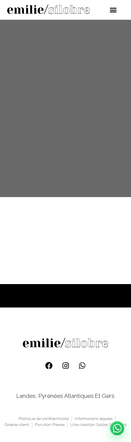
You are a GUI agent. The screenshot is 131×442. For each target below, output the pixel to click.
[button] (113, 9)
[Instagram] (65, 365)
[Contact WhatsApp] (117, 428)
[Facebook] (49, 365)
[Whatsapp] (82, 365)
